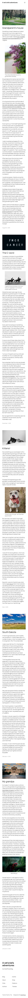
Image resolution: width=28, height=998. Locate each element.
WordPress (23, 995)
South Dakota (9, 632)
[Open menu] (25, 2)
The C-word (8, 253)
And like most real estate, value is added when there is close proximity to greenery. (13, 105)
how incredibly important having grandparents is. (13, 37)
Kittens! (6, 448)
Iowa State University (8, 790)
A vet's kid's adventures (10, 2)
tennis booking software (11, 210)
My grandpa (8, 781)
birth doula (10, 584)
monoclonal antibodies (8, 376)
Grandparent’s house (12, 28)
